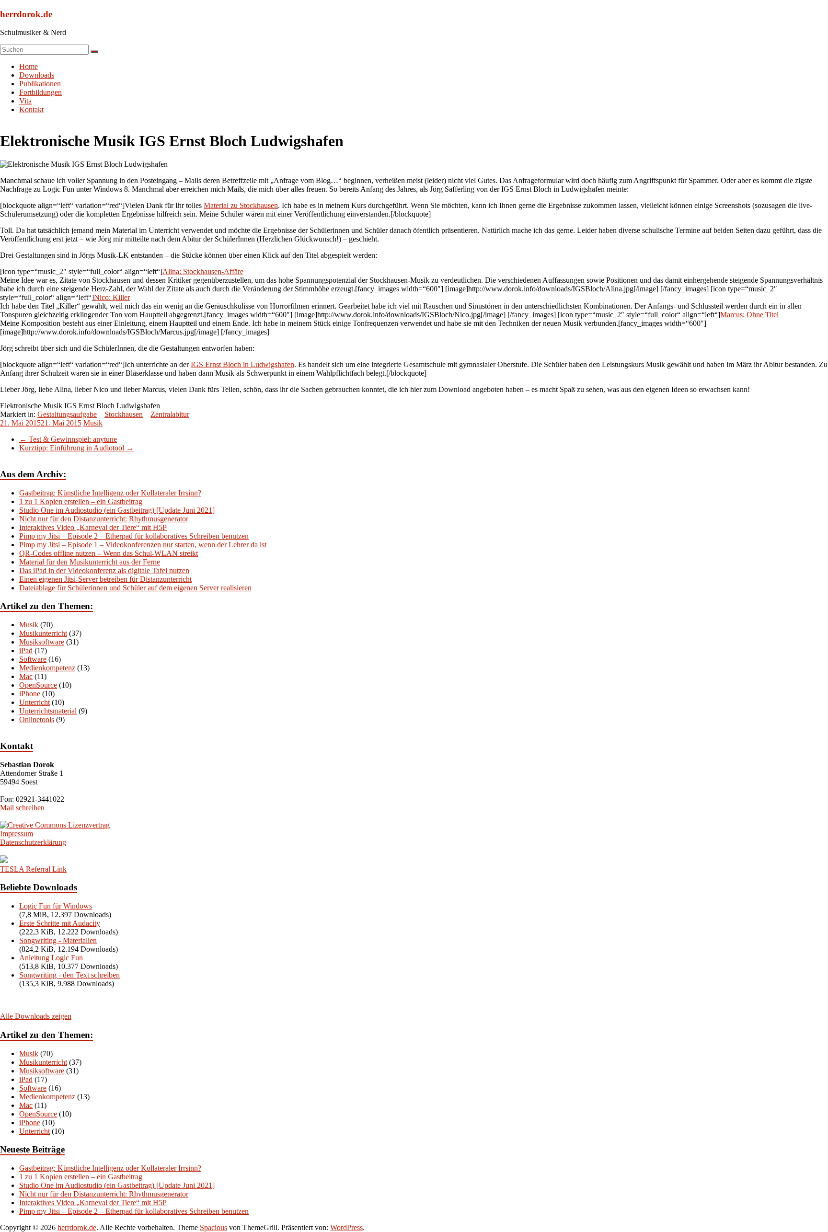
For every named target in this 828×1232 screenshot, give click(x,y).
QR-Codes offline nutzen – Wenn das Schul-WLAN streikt (108, 553)
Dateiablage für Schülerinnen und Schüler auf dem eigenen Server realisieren (135, 588)
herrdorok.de (26, 14)
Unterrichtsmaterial (48, 711)
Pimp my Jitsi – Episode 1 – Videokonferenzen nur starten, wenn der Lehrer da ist (142, 545)
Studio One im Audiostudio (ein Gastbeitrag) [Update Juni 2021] (117, 510)
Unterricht (34, 702)
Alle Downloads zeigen (35, 1016)
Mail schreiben (22, 808)
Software (32, 659)
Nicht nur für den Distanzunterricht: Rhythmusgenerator (103, 519)
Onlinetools (36, 719)
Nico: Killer (112, 297)
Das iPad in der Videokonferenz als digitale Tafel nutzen (104, 570)
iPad (26, 650)
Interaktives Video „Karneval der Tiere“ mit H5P (93, 527)
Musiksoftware (41, 642)
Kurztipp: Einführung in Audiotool (76, 448)
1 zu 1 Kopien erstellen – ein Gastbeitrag (80, 501)
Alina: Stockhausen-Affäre (202, 271)
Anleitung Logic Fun (51, 958)
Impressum (16, 833)
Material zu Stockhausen (241, 205)
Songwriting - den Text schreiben (69, 975)
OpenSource (38, 685)
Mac (26, 676)
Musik (93, 423)
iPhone (29, 694)
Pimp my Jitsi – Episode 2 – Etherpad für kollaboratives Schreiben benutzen (134, 536)
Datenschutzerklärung (33, 842)
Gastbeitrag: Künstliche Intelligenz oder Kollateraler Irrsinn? (110, 493)
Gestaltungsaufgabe (67, 414)
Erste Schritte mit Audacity (59, 923)
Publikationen (40, 84)
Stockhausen (123, 414)
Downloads (36, 75)
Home (28, 66)
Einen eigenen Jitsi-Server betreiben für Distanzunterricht (105, 579)
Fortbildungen (40, 92)
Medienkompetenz (47, 668)
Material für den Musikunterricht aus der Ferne (89, 562)
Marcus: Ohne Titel (749, 315)
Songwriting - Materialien (58, 940)
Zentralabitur (169, 414)
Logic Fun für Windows (55, 906)
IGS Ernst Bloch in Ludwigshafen (242, 364)
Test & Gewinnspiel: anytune (68, 439)
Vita (25, 101)
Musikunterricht (43, 633)
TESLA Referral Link (33, 869)
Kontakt (31, 109)
